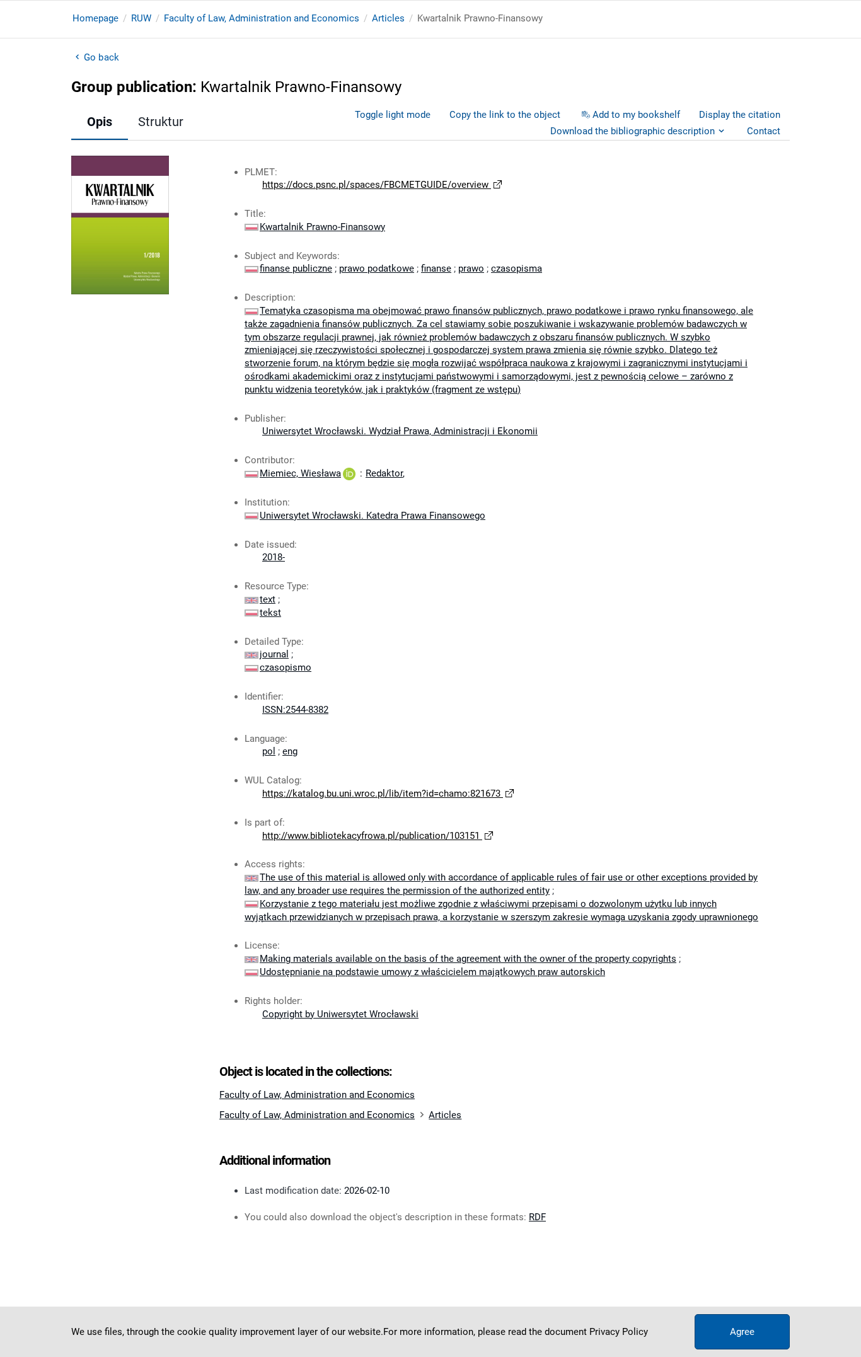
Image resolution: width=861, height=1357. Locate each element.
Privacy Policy (618, 1331)
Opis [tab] (99, 121)
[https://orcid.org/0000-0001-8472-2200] (349, 473)
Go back (101, 57)
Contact (763, 131)
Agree (742, 1331)
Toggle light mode (392, 114)
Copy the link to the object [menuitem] (504, 114)
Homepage (95, 18)
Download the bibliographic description (632, 131)
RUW (141, 18)
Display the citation (739, 114)
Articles (388, 18)
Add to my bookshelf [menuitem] (636, 114)
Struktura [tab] (164, 121)
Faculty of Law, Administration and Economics (261, 18)
